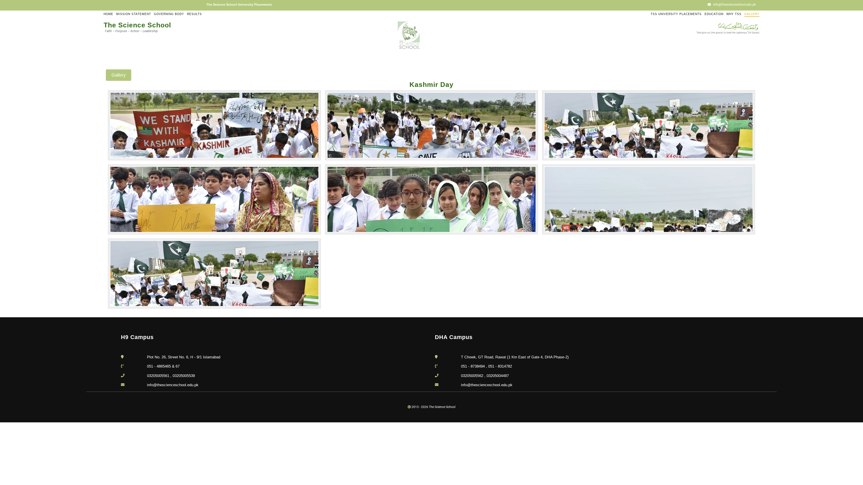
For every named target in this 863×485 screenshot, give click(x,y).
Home (108, 14)
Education (714, 14)
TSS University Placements (676, 14)
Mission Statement (133, 14)
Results (195, 14)
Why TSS (733, 14)
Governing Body (169, 14)
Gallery (751, 14)
